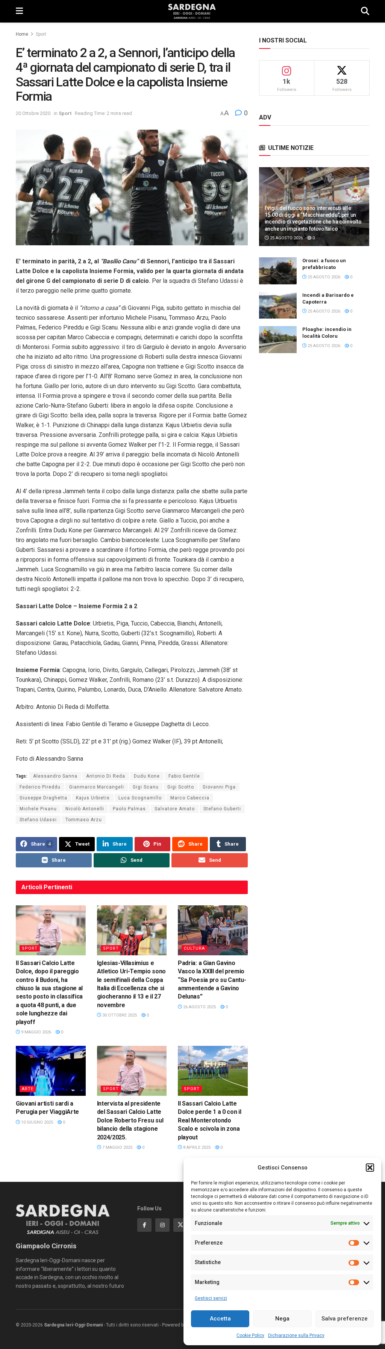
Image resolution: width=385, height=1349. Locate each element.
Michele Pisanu (38, 808)
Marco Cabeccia (189, 798)
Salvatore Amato (175, 808)
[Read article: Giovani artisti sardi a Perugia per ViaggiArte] (51, 1071)
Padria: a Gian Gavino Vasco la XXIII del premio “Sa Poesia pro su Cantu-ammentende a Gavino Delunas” (212, 979)
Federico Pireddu (40, 787)
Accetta (220, 1318)
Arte (27, 1088)
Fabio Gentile (184, 776)
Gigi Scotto (180, 787)
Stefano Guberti (222, 808)
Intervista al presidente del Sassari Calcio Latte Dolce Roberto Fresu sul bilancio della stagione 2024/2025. (130, 1120)
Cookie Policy (250, 1335)
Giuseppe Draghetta (43, 798)
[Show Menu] (19, 11)
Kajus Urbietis (93, 798)
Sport (41, 34)
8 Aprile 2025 (196, 1147)
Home (22, 34)
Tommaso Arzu (83, 819)
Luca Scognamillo (140, 798)
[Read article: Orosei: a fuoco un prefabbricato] (278, 270)
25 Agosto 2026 (286, 238)
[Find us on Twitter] (180, 1225)
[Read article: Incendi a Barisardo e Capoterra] (278, 305)
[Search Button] (365, 11)
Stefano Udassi (38, 819)
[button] (370, 1167)
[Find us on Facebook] (144, 1225)
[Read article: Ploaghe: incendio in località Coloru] (278, 339)
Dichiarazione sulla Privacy (296, 1335)
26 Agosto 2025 (199, 1007)
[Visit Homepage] (192, 11)
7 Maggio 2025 (116, 1147)
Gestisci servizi (211, 1298)
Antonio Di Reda (105, 776)
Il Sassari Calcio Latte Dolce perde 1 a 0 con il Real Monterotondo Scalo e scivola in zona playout (209, 1120)
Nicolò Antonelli (84, 808)
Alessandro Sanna (55, 776)
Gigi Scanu (146, 787)
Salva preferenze (344, 1318)
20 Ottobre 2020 (33, 113)
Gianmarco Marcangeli (96, 787)
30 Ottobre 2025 (119, 1015)
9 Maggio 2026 (35, 1032)
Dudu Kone (147, 776)
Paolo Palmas (129, 808)
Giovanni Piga (219, 787)
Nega (282, 1318)
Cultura (194, 948)
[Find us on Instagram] (162, 1225)
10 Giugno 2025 (36, 1122)
